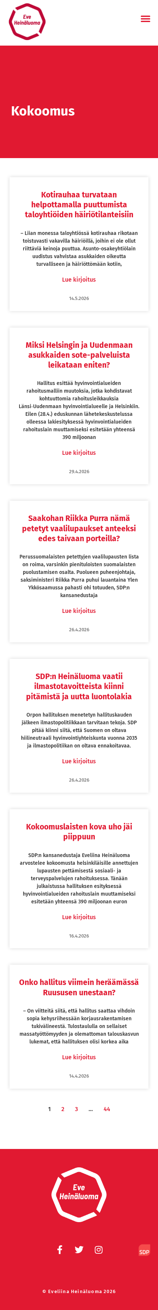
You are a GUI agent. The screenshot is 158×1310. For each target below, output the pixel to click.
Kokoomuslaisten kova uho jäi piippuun (79, 832)
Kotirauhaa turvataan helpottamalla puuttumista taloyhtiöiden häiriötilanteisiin (79, 205)
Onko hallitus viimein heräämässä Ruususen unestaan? (79, 987)
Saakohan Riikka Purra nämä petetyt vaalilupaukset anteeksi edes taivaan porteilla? (79, 528)
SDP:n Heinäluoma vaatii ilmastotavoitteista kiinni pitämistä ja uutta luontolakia (79, 687)
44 (107, 1109)
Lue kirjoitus (79, 279)
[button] (145, 18)
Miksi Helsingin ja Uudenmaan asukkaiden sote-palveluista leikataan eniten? (79, 355)
